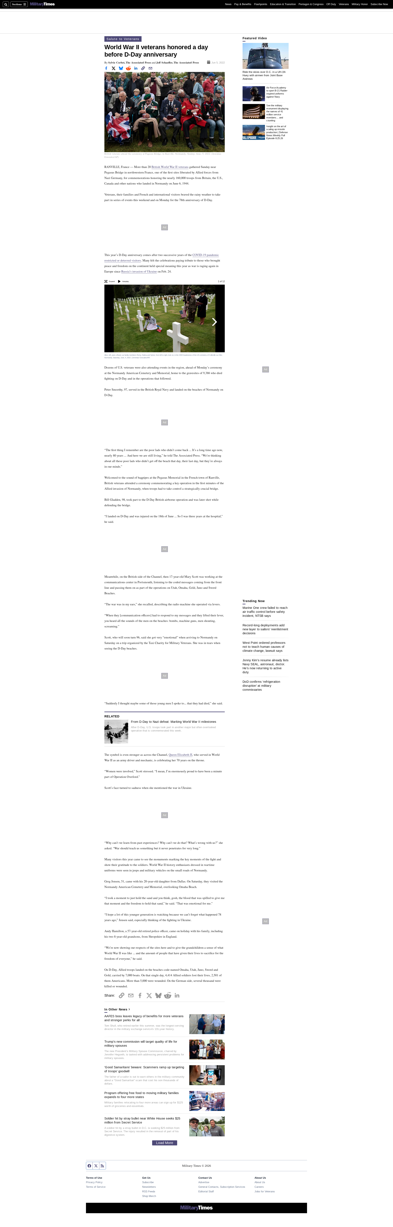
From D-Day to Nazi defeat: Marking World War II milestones (173, 721)
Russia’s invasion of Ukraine (139, 271)
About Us (260, 1182)
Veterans (344, 4)
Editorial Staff (206, 1191)
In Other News (115, 1009)
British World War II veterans (170, 167)
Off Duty (331, 4)
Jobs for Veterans (265, 1191)
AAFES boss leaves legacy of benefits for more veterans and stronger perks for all (144, 1018)
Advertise (203, 1182)
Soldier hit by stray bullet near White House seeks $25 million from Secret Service (142, 1120)
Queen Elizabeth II (180, 755)
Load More (164, 1143)
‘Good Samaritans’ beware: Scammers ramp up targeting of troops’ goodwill (144, 1069)
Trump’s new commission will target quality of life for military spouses (140, 1043)
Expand (112, 281)
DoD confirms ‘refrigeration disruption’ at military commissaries (261, 685)
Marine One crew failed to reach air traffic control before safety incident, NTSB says (265, 611)
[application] (266, 56)
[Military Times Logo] (42, 4)
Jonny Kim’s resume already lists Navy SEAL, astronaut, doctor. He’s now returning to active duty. (265, 666)
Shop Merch (149, 1196)
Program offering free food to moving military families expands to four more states (141, 1095)
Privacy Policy (94, 1182)
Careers (259, 1186)
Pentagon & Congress (311, 4)
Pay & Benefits (242, 4)
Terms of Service (95, 1186)
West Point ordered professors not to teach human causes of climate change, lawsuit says (264, 646)
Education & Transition (283, 4)
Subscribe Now (379, 4)
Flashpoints (260, 4)
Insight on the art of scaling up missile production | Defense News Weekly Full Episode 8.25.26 (277, 132)
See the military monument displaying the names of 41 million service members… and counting (277, 113)
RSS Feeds (148, 1191)
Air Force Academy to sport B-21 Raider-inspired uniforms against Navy (277, 92)
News (228, 4)
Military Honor (360, 4)
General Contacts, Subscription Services (221, 1186)
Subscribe (148, 1182)
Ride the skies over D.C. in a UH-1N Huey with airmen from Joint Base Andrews (264, 75)
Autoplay (125, 281)
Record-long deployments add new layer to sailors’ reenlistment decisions (265, 629)
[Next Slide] (214, 321)
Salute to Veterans (123, 39)
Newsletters (149, 1186)
